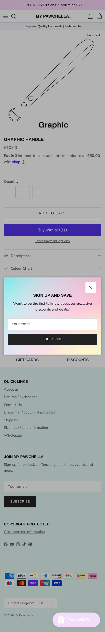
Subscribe (52, 339)
